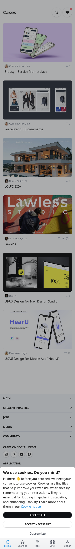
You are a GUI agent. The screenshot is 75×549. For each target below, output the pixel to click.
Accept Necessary (37, 524)
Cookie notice (31, 506)
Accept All (38, 515)
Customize (37, 533)
